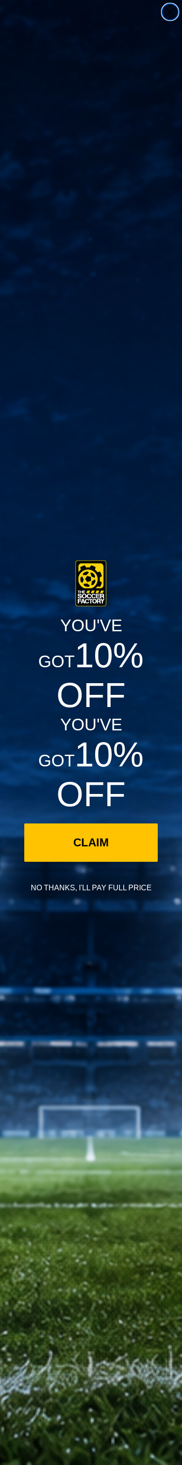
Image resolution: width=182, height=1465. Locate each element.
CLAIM (91, 842)
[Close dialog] (170, 12)
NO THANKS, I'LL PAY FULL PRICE (91, 888)
